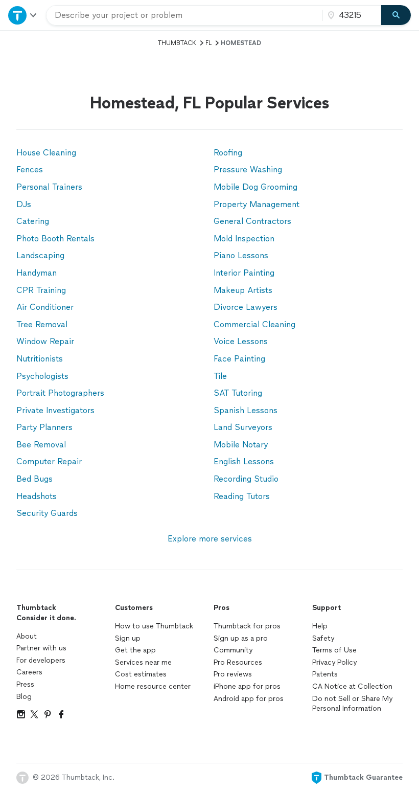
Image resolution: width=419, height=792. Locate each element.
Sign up (128, 638)
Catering (32, 221)
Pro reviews (233, 674)
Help (320, 626)
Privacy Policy (334, 662)
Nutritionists (39, 359)
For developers (40, 660)
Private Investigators (55, 410)
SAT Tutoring (238, 393)
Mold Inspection (244, 238)
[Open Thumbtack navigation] (23, 15)
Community (233, 650)
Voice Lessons (241, 341)
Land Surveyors (243, 427)
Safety (323, 638)
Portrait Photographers (60, 393)
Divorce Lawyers (245, 307)
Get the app (135, 650)
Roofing (228, 152)
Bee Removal (41, 444)
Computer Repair (49, 461)
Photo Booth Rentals (55, 238)
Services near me (143, 662)
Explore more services (210, 539)
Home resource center (153, 686)
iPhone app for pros (247, 686)
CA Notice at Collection (352, 686)
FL (208, 43)
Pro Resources (238, 662)
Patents (325, 674)
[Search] (396, 15)
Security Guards (47, 513)
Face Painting (239, 359)
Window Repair (45, 341)
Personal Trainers (49, 187)
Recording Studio (246, 479)
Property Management (256, 204)
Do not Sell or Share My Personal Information (352, 703)
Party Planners (44, 427)
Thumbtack (177, 43)
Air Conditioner (45, 307)
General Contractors (252, 221)
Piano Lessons (241, 255)
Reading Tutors (242, 496)
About (26, 636)
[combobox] (184, 15)
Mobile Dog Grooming (255, 187)
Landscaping (40, 255)
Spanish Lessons (245, 410)
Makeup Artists (243, 290)
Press (25, 684)
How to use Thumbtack (154, 626)
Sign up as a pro (241, 638)
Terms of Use (334, 650)
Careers (29, 672)
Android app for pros (249, 698)
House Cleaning (46, 152)
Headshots (36, 496)
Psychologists (42, 376)
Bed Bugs (34, 479)
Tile (220, 376)
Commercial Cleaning (254, 324)
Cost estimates (141, 674)
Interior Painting (244, 273)
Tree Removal (41, 324)
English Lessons (244, 461)
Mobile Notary (241, 444)
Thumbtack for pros (247, 626)
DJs (23, 204)
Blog (24, 696)
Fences (29, 169)
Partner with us (41, 648)
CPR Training (41, 290)
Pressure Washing (248, 169)
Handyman (36, 273)
